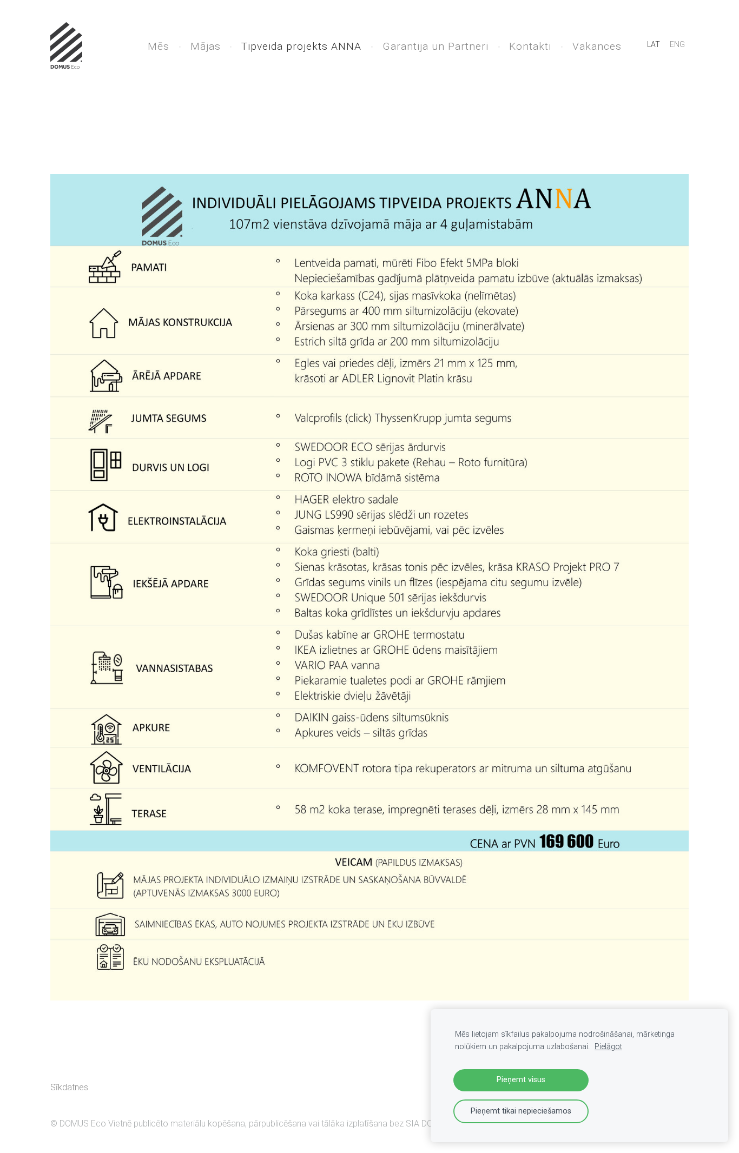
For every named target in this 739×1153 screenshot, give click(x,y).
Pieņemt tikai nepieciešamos (521, 1111)
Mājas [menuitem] (205, 46)
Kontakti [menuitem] (530, 46)
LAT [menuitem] (653, 44)
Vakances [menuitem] (597, 46)
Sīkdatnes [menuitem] (69, 1087)
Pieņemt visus (521, 1079)
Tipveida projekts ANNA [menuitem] (301, 46)
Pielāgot (608, 1046)
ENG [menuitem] (677, 44)
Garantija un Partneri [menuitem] (435, 46)
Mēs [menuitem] (158, 46)
